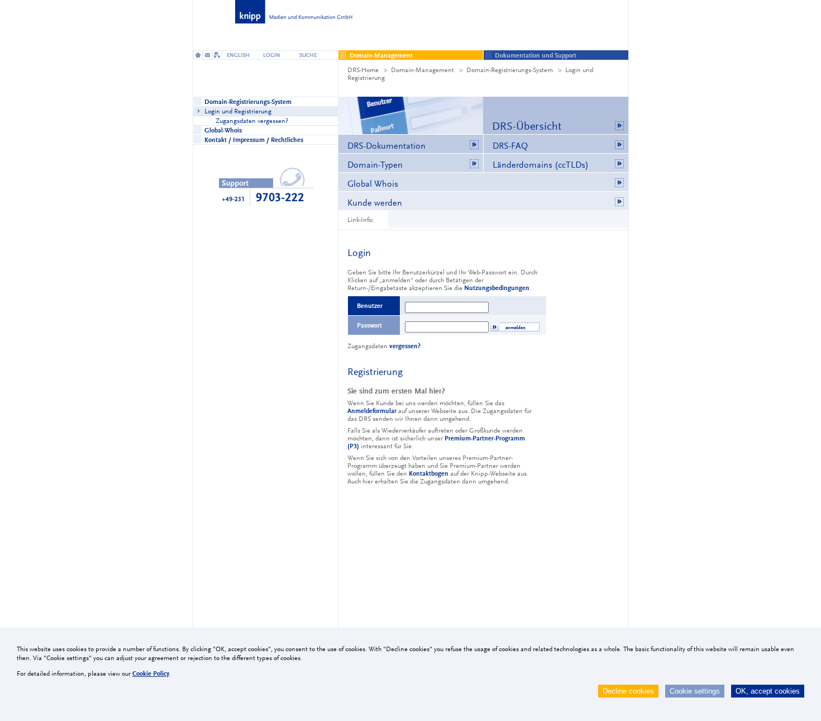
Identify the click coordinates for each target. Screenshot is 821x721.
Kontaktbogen (428, 473)
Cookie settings (695, 691)
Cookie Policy (150, 673)
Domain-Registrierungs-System (509, 70)
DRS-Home (363, 70)
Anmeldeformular (372, 411)
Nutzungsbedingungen (496, 288)
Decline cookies (628, 691)
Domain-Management (422, 70)
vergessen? (405, 346)
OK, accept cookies (768, 691)
